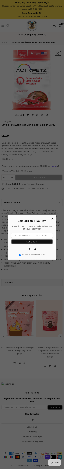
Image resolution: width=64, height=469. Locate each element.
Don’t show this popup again (33, 255)
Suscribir (31, 241)
